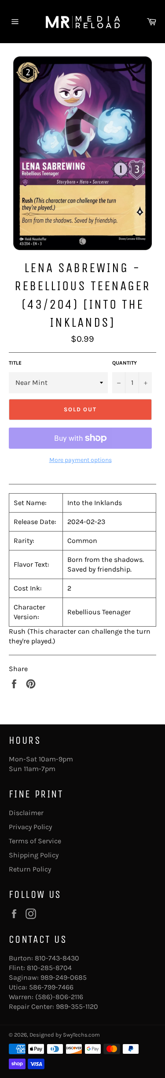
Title (15, 363)
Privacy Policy (30, 827)
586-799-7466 (51, 987)
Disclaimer (26, 812)
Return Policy (30, 869)
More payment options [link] (80, 460)
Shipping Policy (34, 855)
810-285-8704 (49, 968)
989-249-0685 (63, 977)
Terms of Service (35, 841)
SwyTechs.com (81, 1034)
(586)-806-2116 (59, 997)
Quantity (124, 363)
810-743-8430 (57, 958)
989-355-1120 (77, 1006)
